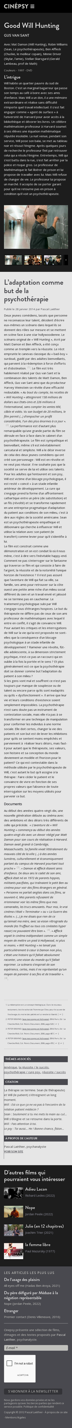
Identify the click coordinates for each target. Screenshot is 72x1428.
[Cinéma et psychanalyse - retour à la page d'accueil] (20, 6)
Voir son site (13, 1152)
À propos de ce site (56, 1412)
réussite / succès (54, 1072)
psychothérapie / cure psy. (22, 1072)
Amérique (10, 1067)
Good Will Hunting (31, 25)
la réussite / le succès (34, 1067)
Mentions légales (15, 1417)
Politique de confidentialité (39, 1406)
